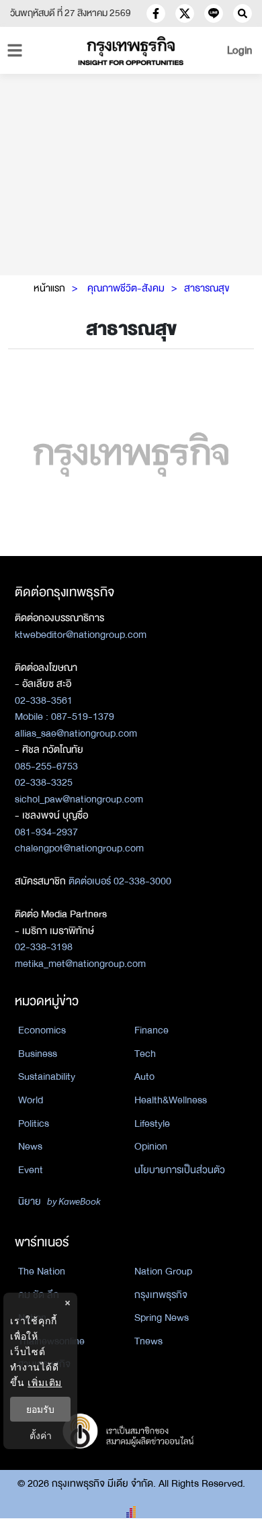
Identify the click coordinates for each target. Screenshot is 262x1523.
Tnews (148, 1341)
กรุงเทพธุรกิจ (160, 1294)
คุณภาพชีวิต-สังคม (126, 288)
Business (37, 1053)
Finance (151, 1030)
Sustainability (46, 1076)
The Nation (41, 1271)
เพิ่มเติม (45, 1382)
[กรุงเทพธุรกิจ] (131, 51)
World (30, 1100)
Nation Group (163, 1271)
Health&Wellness (170, 1100)
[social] (155, 13)
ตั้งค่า (41, 1435)
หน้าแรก (49, 288)
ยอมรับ (40, 1409)
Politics (33, 1123)
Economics (42, 1030)
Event (30, 1170)
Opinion (150, 1146)
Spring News (161, 1317)
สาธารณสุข (206, 288)
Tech (145, 1053)
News (30, 1146)
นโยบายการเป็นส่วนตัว (179, 1170)
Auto (144, 1076)
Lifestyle (152, 1123)
